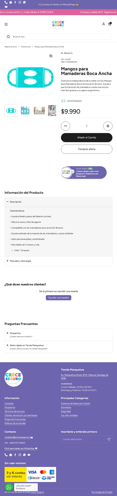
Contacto (9, 403)
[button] (109, 24)
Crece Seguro (37, 492)
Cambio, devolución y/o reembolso (21, 415)
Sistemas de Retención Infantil (75, 403)
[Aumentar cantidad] (107, 126)
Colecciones (25, 47)
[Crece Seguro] (58, 24)
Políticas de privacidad (15, 423)
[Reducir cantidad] (65, 126)
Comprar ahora (86, 149)
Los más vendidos (69, 415)
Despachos (10, 407)
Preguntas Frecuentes (15, 419)
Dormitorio (66, 407)
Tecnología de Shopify (101, 492)
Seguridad (66, 411)
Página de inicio (11, 47)
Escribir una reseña (58, 297)
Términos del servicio (15, 411)
